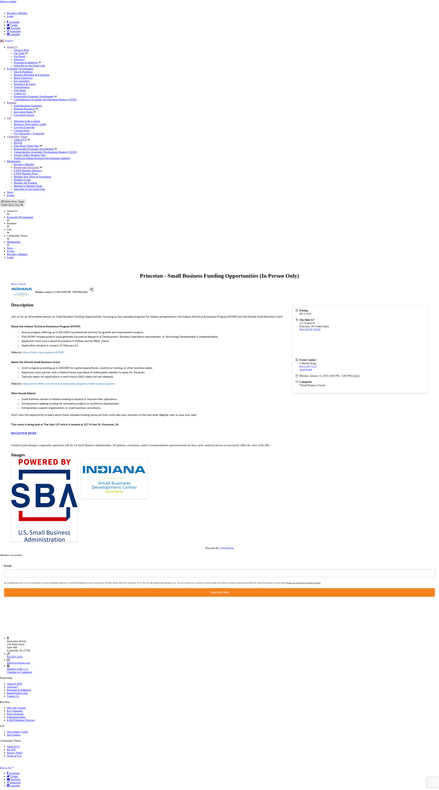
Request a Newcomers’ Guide (30, 124)
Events (10, 195)
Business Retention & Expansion (31, 74)
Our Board (19, 56)
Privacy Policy (15, 752)
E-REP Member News (26, 173)
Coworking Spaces (24, 115)
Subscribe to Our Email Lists (29, 65)
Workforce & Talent (24, 84)
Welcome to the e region (27, 121)
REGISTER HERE (310, 329)
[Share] (91, 289)
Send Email (305, 369)
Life (9, 118)
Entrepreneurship (16, 717)
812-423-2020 (14, 656)
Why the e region (16, 707)
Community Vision (17, 136)
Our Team (19, 53)
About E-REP (21, 50)
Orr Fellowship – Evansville (29, 133)
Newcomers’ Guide (17, 731)
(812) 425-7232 (307, 366)
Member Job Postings (25, 182)
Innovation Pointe (23, 111)
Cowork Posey (22, 130)
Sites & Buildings (23, 71)
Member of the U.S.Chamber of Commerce (19, 671)
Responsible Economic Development (34, 96)
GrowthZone (227, 548)
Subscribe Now (219, 592)
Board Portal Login (17, 693)
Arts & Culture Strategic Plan (29, 155)
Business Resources (24, 108)
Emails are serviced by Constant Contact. (303, 582)
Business (11, 102)
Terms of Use (14, 755)
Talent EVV (20, 139)
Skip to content (8, 1)
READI (18, 142)
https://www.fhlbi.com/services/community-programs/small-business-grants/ (69, 383)
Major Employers (23, 77)
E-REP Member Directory (28, 170)
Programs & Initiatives (26, 62)
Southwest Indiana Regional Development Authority (42, 158)
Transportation (21, 87)
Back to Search (18, 284)
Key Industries (21, 81)
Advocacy (19, 59)
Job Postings (13, 734)
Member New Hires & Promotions (32, 176)
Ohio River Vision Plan (26, 145)
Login (10, 16)
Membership (13, 161)
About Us (12, 47)
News (10, 192)
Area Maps (20, 90)
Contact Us (20, 93)
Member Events (22, 179)
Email (7, 566)
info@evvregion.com (18, 662)
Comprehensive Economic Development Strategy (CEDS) (45, 99)
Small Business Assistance (28, 105)
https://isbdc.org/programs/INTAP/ (43, 352)
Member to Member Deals (28, 186)
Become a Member (17, 13)
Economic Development (20, 68)
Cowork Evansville (24, 127)
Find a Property (15, 713)
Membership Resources (26, 167)
